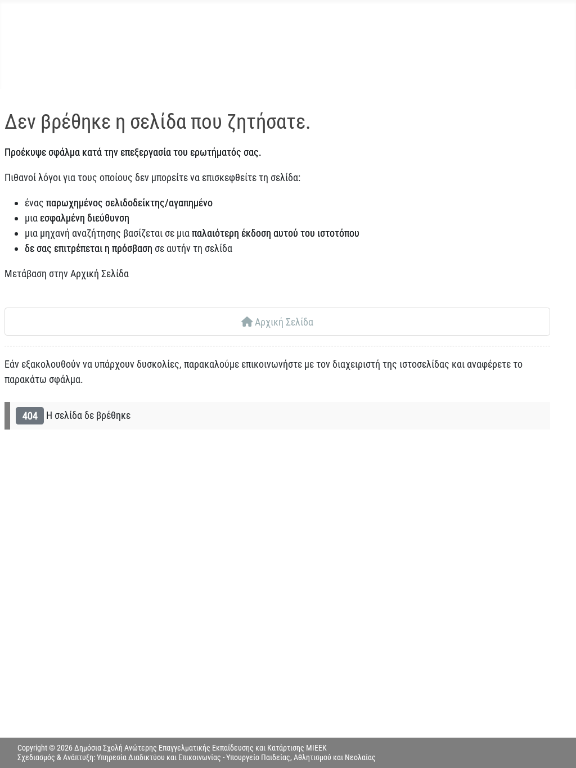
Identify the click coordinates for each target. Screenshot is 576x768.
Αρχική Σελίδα (283, 322)
